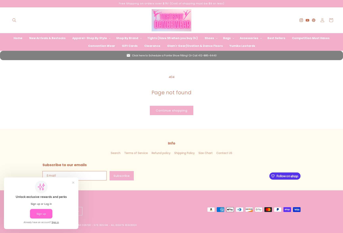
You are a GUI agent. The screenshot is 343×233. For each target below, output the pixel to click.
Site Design (101, 225)
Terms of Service (136, 153)
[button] (14, 20)
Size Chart (205, 153)
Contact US (224, 153)
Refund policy (161, 153)
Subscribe (122, 176)
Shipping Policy (184, 153)
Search (115, 153)
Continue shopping (171, 110)
